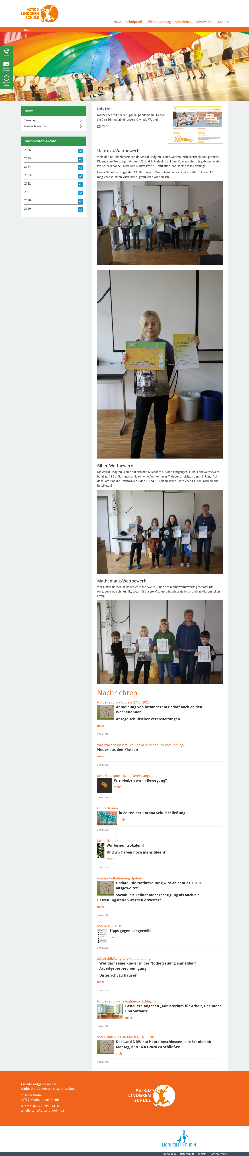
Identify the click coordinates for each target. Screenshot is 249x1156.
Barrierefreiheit (219, 1154)
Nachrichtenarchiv (36, 126)
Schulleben (183, 22)
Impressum (170, 1154)
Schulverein (205, 22)
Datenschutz (187, 1154)
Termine (29, 120)
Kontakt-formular (6, 69)
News (118, 22)
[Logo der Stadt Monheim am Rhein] (179, 1138)
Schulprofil (134, 22)
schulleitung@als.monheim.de (42, 1110)
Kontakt (223, 22)
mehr (105, 126)
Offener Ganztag (158, 22)
